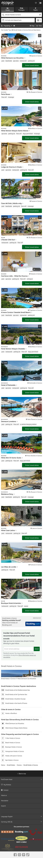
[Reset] (40, 15)
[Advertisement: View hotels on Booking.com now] (33, 624)
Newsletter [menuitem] (4, 800)
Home (3, 765)
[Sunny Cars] (21, 839)
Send (37, 649)
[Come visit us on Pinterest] (23, 854)
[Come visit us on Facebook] (15, 854)
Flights (35, 10)
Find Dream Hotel (6, 779)
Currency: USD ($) (6, 822)
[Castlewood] (7, 847)
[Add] (39, 35)
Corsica (19, 765)
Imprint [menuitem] (3, 806)
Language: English (6, 816)
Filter (40, 26)
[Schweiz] (35, 839)
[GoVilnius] (21, 847)
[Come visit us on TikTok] (27, 854)
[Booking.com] (21, 831)
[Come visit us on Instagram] (19, 854)
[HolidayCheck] (7, 839)
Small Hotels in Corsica (30, 765)
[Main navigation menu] (40, 3)
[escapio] (7, 3)
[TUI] (35, 832)
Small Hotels (11, 765)
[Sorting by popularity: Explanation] (14, 25)
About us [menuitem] (4, 795)
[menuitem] (21, 784)
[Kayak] (7, 832)
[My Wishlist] (36, 3)
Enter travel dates (32, 65)
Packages (21, 10)
